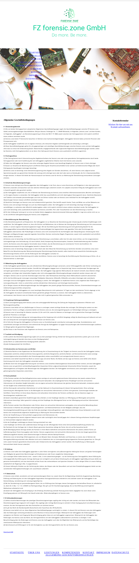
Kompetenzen (71, 552)
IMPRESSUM (35, 75)
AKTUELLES (35, 56)
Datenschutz (120, 552)
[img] (69, 14)
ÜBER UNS (36, 59)
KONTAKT (36, 72)
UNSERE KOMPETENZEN (29, 65)
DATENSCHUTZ (34, 79)
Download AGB (8, 532)
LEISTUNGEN (51, 552)
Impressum (103, 552)
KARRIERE (36, 69)
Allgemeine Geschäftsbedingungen (69, 555)
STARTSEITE (35, 52)
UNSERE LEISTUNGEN (30, 62)
